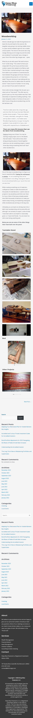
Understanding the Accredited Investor (13, 447)
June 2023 (4, 481)
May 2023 (4, 484)
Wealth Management (8, 640)
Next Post (27, 402)
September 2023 (6, 475)
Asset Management (7, 644)
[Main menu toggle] (31, 4)
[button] (4, 352)
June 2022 (4, 487)
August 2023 (5, 478)
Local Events (5, 508)
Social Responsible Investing (10, 649)
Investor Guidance (7, 646)
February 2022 (6, 495)
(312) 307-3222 (6, 666)
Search (4, 414)
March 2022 (5, 492)
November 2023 (6, 470)
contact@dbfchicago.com (9, 668)
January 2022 (5, 498)
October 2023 (5, 473)
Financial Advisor (6, 642)
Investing (4, 506)
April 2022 (4, 489)
